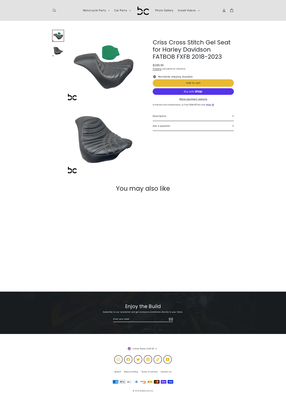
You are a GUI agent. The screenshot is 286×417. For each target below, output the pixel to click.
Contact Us (166, 371)
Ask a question (161, 125)
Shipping (157, 69)
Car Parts (121, 10)
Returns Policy (131, 371)
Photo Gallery (164, 10)
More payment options (193, 99)
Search (117, 371)
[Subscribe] (170, 319)
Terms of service (149, 371)
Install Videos (187, 10)
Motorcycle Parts (95, 10)
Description (159, 115)
